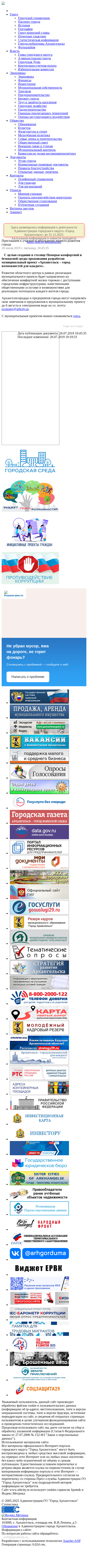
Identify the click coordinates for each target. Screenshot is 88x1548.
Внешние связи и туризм (35, 146)
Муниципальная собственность (40, 87)
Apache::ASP (72, 1541)
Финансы (24, 80)
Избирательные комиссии (36, 69)
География (25, 29)
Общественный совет (33, 142)
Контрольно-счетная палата (37, 65)
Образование (27, 124)
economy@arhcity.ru (15, 309)
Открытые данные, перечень (38, 171)
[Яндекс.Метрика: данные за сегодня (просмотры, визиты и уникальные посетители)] (15, 1515)
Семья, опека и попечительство (40, 139)
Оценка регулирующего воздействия (44, 117)
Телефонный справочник (35, 179)
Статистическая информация (38, 40)
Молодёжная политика (34, 135)
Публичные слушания (33, 204)
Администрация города (34, 58)
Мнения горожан (30, 193)
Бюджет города (28, 98)
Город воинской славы (34, 32)
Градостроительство (32, 109)
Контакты (17, 175)
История (24, 25)
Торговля (24, 91)
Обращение (10, 1526)
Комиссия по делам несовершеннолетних (47, 153)
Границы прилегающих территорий (43, 113)
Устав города (27, 161)
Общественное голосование (37, 201)
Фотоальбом (26, 47)
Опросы (15, 190)
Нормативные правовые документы (43, 164)
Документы (18, 157)
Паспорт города (29, 21)
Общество (17, 120)
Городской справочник (34, 18)
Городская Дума (29, 62)
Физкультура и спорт (32, 131)
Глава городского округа (35, 54)
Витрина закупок (22, 208)
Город (14, 14)
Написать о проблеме (27, 677)
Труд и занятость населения (37, 102)
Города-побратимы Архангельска (41, 43)
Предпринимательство (34, 95)
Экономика (18, 73)
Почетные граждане (32, 36)
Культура (24, 128)
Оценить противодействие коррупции (45, 197)
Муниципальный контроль (37, 150)
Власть (14, 51)
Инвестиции (27, 84)
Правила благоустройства (36, 168)
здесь (76, 316)
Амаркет (16, 212)
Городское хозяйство (32, 106)
